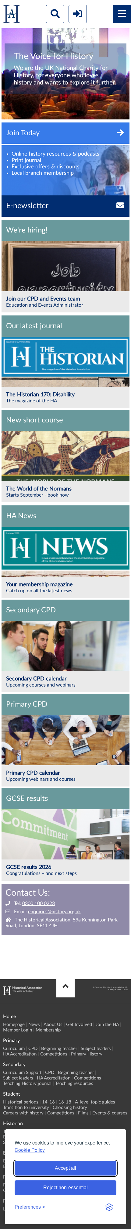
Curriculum (14, 1048)
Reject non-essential (65, 1187)
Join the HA (107, 1024)
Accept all (65, 1168)
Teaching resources (74, 1083)
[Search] (55, 14)
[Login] (78, 14)
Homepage (14, 1024)
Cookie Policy (30, 1149)
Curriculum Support (22, 1072)
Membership (48, 1030)
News (34, 1024)
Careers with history (23, 1113)
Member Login (17, 1030)
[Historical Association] (11, 15)
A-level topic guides (95, 1102)
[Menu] (122, 14)
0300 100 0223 (38, 903)
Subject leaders (96, 1048)
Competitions (53, 1054)
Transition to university (26, 1107)
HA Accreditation (20, 1054)
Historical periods (20, 1102)
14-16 (48, 1102)
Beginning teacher (59, 1048)
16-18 (64, 1102)
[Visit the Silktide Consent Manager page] (109, 1207)
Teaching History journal (27, 1083)
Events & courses (109, 1113)
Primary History (86, 1054)
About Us (53, 1024)
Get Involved (79, 1024)
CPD (32, 1048)
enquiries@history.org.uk (54, 911)
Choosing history (70, 1107)
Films (83, 1113)
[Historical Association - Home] (22, 993)
